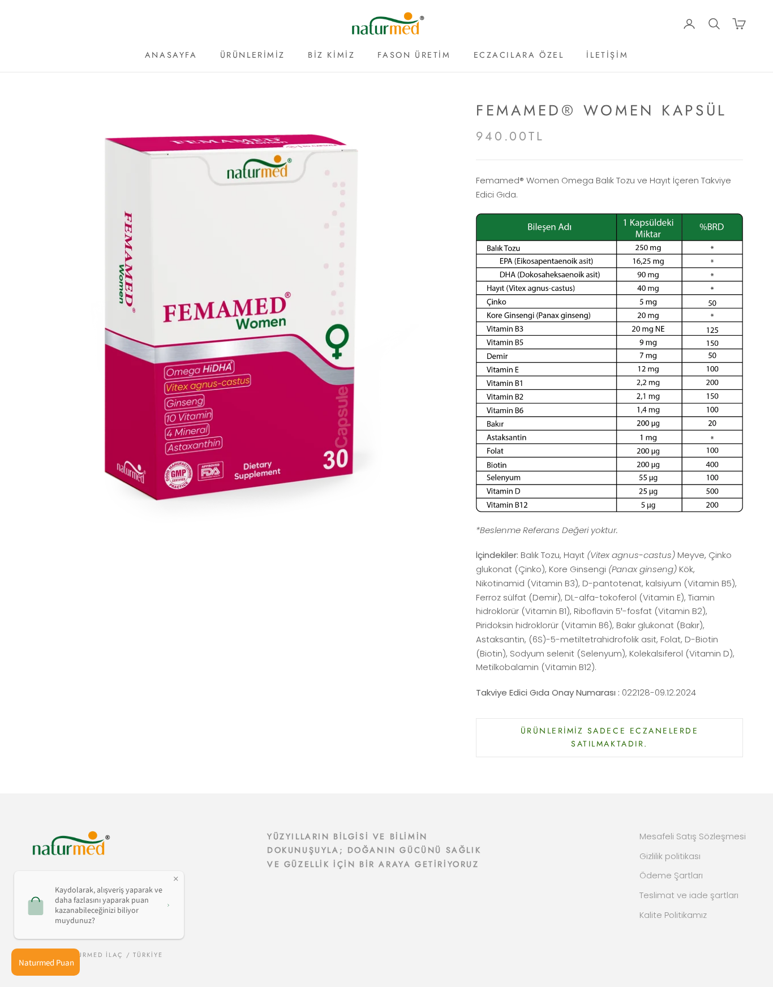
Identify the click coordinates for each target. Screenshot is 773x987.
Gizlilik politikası (670, 856)
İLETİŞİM (607, 55)
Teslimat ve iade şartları (688, 895)
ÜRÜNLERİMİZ (253, 55)
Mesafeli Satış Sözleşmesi (692, 836)
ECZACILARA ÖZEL (519, 55)
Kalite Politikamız (673, 915)
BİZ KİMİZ (331, 55)
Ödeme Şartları (671, 875)
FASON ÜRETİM (413, 55)
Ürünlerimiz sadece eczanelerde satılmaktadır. (610, 737)
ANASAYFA (171, 55)
